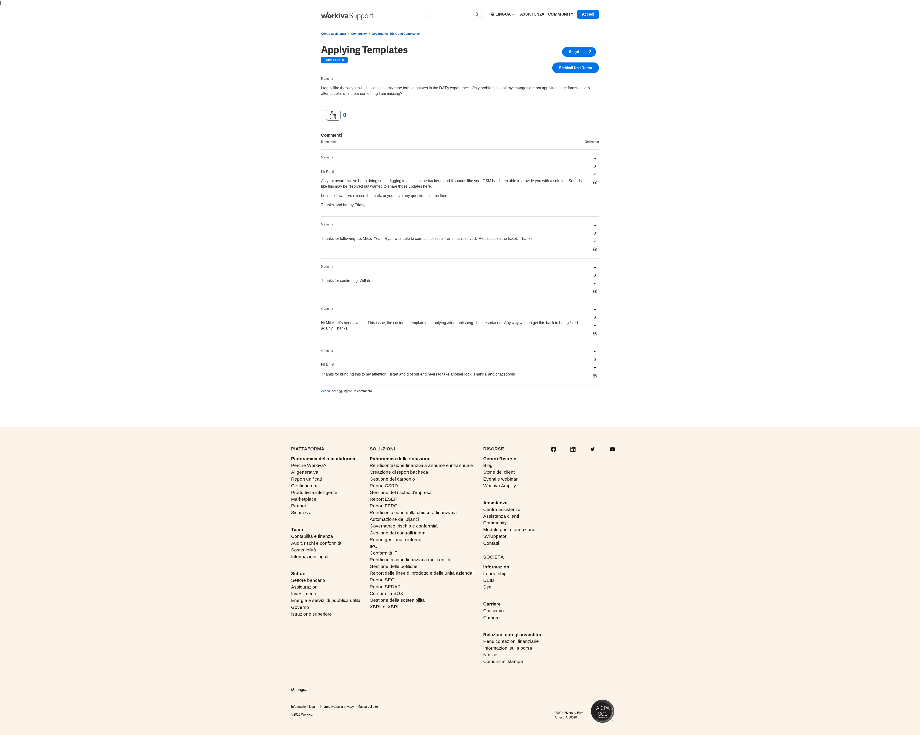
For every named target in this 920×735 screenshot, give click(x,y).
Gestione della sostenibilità (397, 600)
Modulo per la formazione (509, 529)
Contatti (491, 543)
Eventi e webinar (500, 479)
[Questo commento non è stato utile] (595, 174)
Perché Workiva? (309, 465)
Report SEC (382, 579)
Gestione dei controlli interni (398, 532)
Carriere (492, 603)
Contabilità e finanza (312, 536)
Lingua (503, 14)
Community (359, 33)
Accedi (326, 391)
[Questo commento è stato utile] (595, 158)
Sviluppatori (495, 536)
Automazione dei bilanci (394, 519)
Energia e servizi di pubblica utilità (326, 600)
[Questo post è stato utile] (333, 115)
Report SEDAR (385, 586)
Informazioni (497, 566)
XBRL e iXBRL (385, 606)
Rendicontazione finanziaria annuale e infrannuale (421, 465)
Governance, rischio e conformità (404, 525)
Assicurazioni (305, 586)
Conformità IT (383, 552)
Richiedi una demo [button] (575, 67)
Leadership (494, 573)
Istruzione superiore (311, 614)
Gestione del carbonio (392, 479)
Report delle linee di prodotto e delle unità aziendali (422, 573)
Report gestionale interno (395, 539)
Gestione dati (304, 485)
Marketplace (303, 499)
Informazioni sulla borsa (507, 648)
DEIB (488, 580)
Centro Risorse (499, 458)
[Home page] (347, 15)
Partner (298, 505)
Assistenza (495, 502)
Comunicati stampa (503, 661)
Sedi (488, 586)
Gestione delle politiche (394, 566)
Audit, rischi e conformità (316, 543)
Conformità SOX (386, 593)
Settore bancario (308, 580)
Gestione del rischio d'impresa (401, 492)
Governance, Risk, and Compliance (396, 33)
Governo (300, 607)
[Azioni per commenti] (595, 182)
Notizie (490, 654)
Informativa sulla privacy (337, 706)
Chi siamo (493, 610)
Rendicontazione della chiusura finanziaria (413, 512)
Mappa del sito (367, 706)
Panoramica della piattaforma (323, 458)
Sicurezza (301, 512)
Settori (298, 573)
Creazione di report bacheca (399, 472)
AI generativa (304, 472)
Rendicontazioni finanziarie (511, 641)
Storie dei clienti (499, 472)
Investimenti (303, 593)
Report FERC (383, 505)
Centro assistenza (333, 33)
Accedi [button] (588, 14)
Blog (488, 465)
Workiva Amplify (499, 485)
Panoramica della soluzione (400, 458)
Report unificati (306, 479)
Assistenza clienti (501, 516)
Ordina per (592, 142)
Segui (574, 51)
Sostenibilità (303, 549)
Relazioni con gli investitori (513, 634)
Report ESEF (383, 499)
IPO (374, 546)
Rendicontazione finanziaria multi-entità (410, 559)
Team (297, 529)
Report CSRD (384, 485)
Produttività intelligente (314, 492)
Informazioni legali (309, 556)
